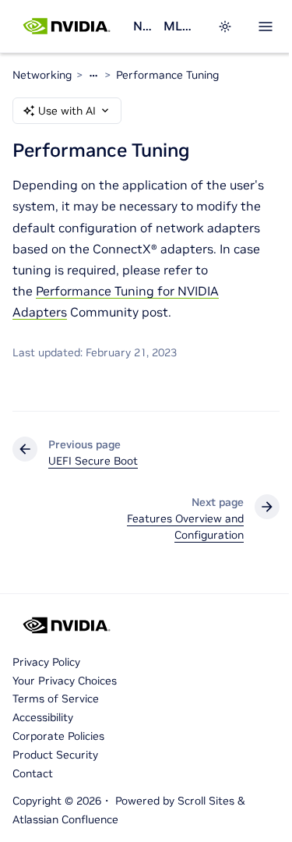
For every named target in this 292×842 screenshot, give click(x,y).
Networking (142, 26)
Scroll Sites (206, 801)
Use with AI (67, 111)
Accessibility (42, 717)
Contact (32, 773)
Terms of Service (55, 699)
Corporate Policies (58, 736)
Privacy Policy (46, 662)
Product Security (55, 755)
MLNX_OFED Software (181, 26)
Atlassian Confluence (65, 819)
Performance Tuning (167, 75)
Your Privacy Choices (64, 681)
